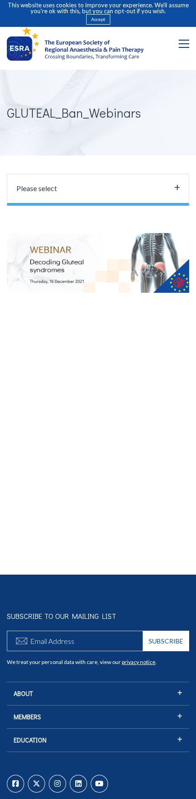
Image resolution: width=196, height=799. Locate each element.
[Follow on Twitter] (36, 784)
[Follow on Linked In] (78, 784)
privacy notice (138, 662)
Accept (98, 19)
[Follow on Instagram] (57, 784)
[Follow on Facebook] (15, 784)
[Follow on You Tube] (99, 784)
